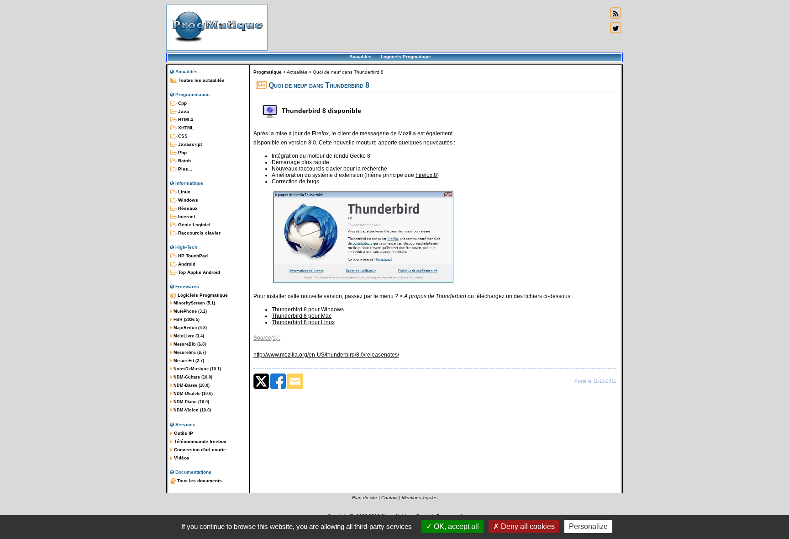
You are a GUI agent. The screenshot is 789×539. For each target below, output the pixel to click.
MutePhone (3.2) (189, 311)
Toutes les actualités (201, 80)
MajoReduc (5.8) (189, 328)
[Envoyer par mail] (295, 387)
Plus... (184, 168)
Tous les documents (199, 480)
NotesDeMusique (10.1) (196, 369)
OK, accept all (455, 526)
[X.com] (261, 387)
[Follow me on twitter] (615, 28)
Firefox (320, 133)
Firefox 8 (426, 175)
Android (186, 264)
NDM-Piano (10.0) (190, 402)
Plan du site (364, 497)
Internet (186, 216)
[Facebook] (278, 387)
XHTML (185, 127)
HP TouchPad (192, 255)
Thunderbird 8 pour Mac (301, 316)
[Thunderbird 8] (363, 281)
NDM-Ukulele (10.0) (192, 393)
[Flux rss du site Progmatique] (615, 13)
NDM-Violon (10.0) (191, 410)
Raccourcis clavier (199, 232)
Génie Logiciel (193, 224)
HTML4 (185, 119)
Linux (183, 191)
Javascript (189, 144)
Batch (184, 160)
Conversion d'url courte (199, 449)
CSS (182, 136)
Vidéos (181, 457)
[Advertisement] (437, 27)
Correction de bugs (295, 181)
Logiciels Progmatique (406, 56)
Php (182, 152)
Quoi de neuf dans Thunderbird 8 (348, 72)
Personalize (588, 526)
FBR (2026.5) (186, 319)
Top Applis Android (198, 272)
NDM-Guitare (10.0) (192, 377)
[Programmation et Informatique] (217, 45)
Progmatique (267, 72)
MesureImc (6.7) (189, 352)
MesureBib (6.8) (189, 344)
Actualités (360, 56)
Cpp (182, 103)
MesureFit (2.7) (188, 360)
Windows (187, 200)
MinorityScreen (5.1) (193, 303)
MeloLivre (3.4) (188, 336)
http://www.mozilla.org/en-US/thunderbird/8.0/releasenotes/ (326, 355)
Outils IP (183, 433)
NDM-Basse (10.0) (191, 385)
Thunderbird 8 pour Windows (308, 309)
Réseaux (187, 208)
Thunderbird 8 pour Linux (303, 322)
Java (183, 111)
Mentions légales (419, 497)
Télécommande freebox (199, 441)
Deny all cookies (527, 526)
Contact (389, 497)
